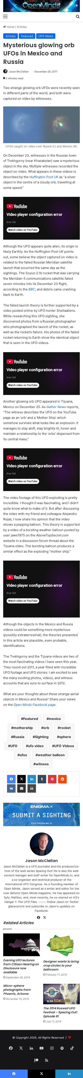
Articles (22, 26)
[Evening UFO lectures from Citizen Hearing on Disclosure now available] (21, 944)
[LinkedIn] (31, 779)
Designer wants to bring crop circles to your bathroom (61, 965)
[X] (21, 779)
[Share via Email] (21, 788)
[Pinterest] (52, 779)
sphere (65, 737)
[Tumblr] (42, 779)
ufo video (36, 746)
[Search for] (78, 16)
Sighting (42, 737)
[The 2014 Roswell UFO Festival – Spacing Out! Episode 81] (61, 994)
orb (46, 728)
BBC (32, 289)
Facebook (41, 910)
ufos (23, 755)
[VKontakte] (11, 788)
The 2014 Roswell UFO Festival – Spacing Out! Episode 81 (60, 1012)
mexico (55, 719)
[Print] (31, 788)
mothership (23, 728)
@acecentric (16, 906)
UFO (13, 746)
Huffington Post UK (43, 177)
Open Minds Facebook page (35, 705)
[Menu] (5, 16)
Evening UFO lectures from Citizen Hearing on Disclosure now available (21, 966)
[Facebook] (11, 779)
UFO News (46, 36)
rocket (65, 728)
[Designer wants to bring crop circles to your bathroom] (61, 945)
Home (10, 26)
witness (42, 764)
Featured (27, 36)
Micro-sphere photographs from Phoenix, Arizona (17, 990)
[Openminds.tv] (41, 6)
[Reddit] (62, 779)
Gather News (56, 407)
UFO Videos (64, 746)
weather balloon (51, 755)
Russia (18, 737)
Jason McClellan (19, 71)
